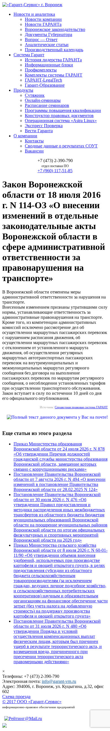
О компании (25, 135)
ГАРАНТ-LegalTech (43, 80)
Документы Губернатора (48, 34)
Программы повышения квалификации (63, 110)
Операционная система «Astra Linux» (61, 120)
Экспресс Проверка (44, 125)
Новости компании (43, 19)
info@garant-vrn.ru (59, 681)
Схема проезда (16, 696)
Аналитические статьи (47, 44)
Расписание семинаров (47, 105)
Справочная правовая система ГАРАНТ (81, 407)
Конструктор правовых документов (59, 115)
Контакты (34, 140)
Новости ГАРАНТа (43, 24)
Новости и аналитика (34, 14)
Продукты (23, 90)
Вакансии (34, 151)
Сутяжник (35, 95)
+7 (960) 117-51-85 (55, 170)
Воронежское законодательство (55, 29)
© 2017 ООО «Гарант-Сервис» (31, 701)
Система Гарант (29, 54)
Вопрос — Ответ (41, 39)
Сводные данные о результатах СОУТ (61, 145)
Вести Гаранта (39, 130)
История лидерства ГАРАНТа (53, 59)
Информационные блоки (49, 64)
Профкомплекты (41, 70)
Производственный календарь (54, 49)
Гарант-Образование (45, 85)
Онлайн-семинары (43, 100)
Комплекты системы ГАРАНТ (53, 75)
